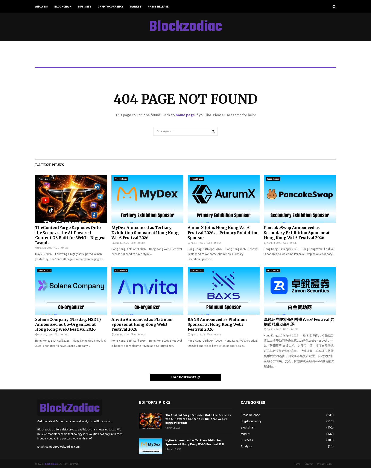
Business (84, 6)
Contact (308, 463)
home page (185, 114)
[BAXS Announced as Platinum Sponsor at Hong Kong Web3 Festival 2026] (224, 291)
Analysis (41, 6)
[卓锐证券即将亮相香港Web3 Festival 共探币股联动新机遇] (300, 291)
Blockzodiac (185, 27)
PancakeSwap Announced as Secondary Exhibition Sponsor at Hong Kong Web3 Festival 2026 (297, 232)
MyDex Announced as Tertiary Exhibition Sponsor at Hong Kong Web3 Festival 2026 (145, 232)
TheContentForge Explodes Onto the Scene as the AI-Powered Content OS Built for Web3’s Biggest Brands (70, 235)
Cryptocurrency (110, 6)
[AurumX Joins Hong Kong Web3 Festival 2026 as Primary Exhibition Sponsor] (224, 199)
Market (135, 6)
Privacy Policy (324, 463)
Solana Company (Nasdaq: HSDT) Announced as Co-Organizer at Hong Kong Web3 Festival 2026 (68, 324)
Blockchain (62, 6)
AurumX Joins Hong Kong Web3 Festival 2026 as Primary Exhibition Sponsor (223, 232)
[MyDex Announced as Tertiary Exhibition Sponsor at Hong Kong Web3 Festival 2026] (147, 199)
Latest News (49, 164)
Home (297, 463)
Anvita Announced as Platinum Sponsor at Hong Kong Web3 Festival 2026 (142, 324)
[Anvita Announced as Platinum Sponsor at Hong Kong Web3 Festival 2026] (147, 291)
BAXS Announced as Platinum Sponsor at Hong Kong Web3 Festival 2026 (217, 324)
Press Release (158, 6)
